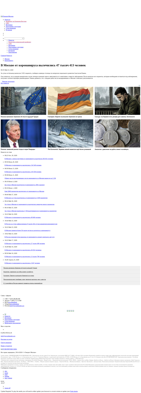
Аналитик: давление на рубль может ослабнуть (18, 272)
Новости (7, 19)
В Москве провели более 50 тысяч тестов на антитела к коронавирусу (27, 230)
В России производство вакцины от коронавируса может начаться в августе (29, 237)
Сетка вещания (11, 28)
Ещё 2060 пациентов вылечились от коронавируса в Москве (24, 191)
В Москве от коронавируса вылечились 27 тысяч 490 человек (25, 243)
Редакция (9, 30)
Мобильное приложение (13, 323)
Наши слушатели (6, 346)
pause (6, 373)
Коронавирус (9, 60)
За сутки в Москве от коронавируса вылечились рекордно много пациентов (29, 204)
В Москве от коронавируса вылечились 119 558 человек (23, 172)
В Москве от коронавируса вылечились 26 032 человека (23, 250)
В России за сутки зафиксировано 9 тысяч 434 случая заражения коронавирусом (31, 224)
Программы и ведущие (13, 26)
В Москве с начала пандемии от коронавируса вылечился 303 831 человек (29, 159)
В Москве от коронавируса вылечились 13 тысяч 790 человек (25, 256)
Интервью (9, 25)
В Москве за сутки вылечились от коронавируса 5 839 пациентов (26, 198)
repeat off (7, 388)
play (6, 371)
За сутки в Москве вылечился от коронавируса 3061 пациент (25, 185)
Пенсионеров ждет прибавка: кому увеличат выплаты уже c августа (24, 279)
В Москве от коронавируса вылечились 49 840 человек (23, 217)
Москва (7, 59)
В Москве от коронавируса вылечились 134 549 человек (23, 165)
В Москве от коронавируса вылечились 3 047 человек (22, 263)
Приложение (12, 52)
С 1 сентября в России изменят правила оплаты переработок (22, 283)
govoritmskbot (12, 302)
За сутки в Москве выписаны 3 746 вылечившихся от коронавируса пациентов (30, 211)
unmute (7, 376)
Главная (3, 55)
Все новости (5, 83)
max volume (8, 378)
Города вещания (6, 342)
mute (6, 374)
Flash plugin (74, 391)
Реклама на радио (6, 339)
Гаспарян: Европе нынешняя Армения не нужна (18, 275)
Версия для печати (8, 81)
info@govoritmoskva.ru (17, 306)
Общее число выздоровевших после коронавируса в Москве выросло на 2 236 (30, 178)
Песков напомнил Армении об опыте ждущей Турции (20, 268)
